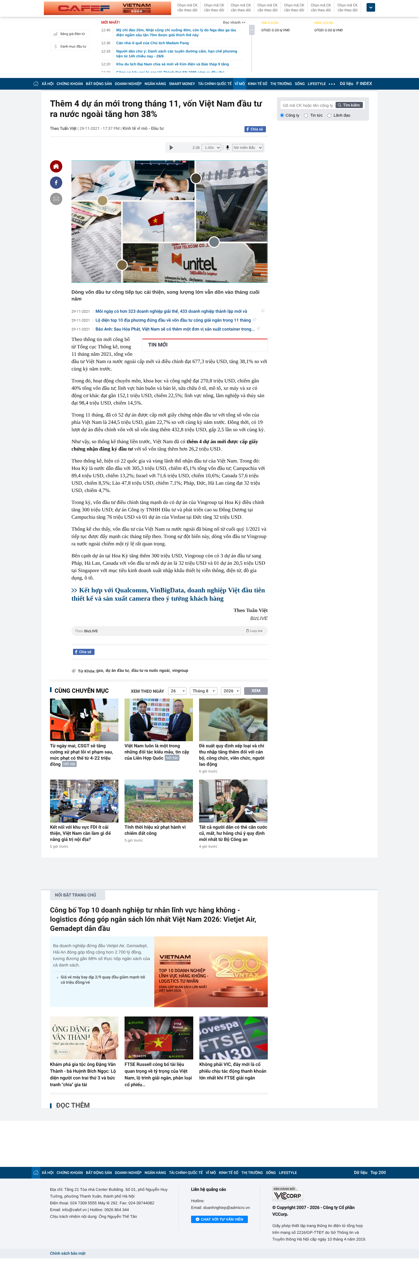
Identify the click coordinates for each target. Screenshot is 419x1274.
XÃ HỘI (48, 84)
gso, (100, 670)
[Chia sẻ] (56, 182)
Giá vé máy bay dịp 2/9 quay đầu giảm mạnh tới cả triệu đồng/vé (103, 980)
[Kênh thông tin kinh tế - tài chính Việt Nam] (107, 8)
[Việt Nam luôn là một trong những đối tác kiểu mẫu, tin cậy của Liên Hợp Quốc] (159, 720)
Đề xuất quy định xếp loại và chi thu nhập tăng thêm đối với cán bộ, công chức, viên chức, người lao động (231, 755)
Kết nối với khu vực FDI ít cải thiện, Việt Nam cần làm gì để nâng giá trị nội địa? (80, 833)
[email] (56, 199)
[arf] (169, 638)
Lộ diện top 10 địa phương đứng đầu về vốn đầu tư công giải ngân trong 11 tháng (173, 320)
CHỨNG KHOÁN (70, 84)
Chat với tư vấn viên (222, 1219)
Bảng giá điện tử (72, 34)
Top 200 (378, 1172)
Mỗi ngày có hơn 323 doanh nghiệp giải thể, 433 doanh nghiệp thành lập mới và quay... (171, 311)
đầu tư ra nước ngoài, (151, 670)
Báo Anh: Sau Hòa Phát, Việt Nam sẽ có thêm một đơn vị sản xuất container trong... (175, 329)
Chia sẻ (257, 129)
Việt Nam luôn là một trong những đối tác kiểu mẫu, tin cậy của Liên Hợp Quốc (157, 752)
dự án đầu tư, (118, 670)
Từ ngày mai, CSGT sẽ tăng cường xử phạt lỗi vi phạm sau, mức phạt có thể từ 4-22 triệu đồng (81, 755)
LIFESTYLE (317, 84)
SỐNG (300, 84)
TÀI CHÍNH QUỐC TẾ (215, 84)
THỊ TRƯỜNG (281, 84)
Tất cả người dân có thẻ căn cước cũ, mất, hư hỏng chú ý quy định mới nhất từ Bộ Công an (233, 833)
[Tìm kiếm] (349, 105)
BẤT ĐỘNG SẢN (99, 84)
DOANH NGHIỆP (128, 84)
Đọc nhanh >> (234, 22)
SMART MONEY (182, 84)
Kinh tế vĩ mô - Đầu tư (142, 128)
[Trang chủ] (36, 83)
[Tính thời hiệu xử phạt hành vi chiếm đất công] (159, 801)
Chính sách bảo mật (67, 1253)
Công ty (292, 115)
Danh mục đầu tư (73, 46)
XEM (256, 690)
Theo (169, 631)
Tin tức (316, 115)
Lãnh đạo (342, 115)
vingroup (180, 670)
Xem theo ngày (147, 691)
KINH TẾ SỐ (257, 84)
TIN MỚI (157, 345)
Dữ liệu (346, 83)
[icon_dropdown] (371, 7)
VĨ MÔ (240, 84)
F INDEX (364, 83)
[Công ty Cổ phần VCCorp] (320, 1193)
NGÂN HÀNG (155, 84)
